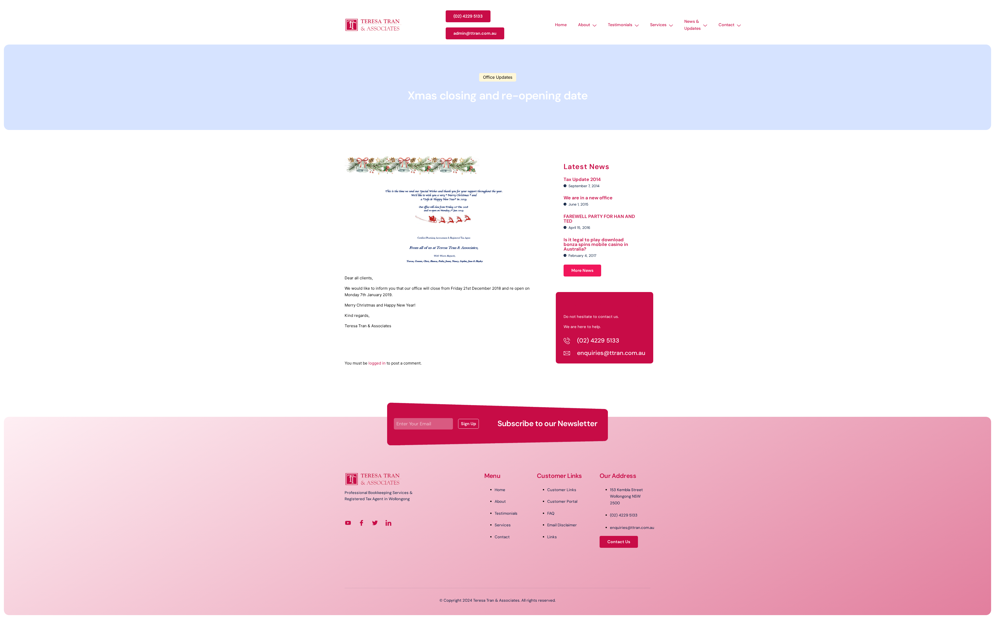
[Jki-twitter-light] (375, 523)
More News (582, 270)
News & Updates (692, 25)
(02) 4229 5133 (468, 16)
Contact (726, 24)
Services (658, 24)
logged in (377, 363)
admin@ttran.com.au (474, 33)
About (584, 24)
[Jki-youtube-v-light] (348, 523)
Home (561, 24)
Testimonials (620, 24)
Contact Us (618, 541)
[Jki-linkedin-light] (388, 523)
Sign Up (468, 423)
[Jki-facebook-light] (361, 523)
